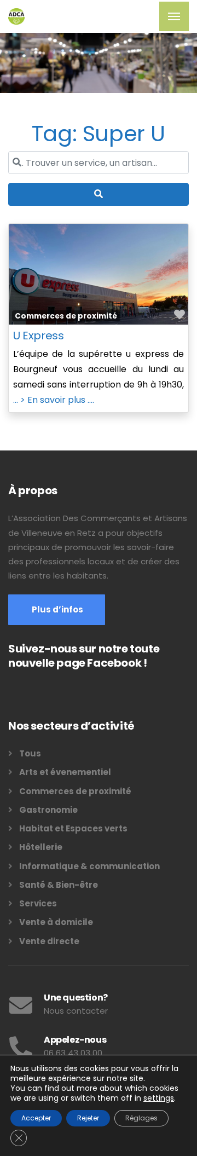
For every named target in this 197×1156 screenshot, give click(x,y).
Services (38, 903)
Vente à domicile (56, 922)
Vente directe (49, 941)
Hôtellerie (40, 847)
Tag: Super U (98, 133)
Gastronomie (48, 810)
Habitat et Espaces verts (73, 828)
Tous (30, 753)
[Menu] (174, 16)
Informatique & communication (89, 866)
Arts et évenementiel (65, 772)
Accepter (36, 1118)
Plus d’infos (56, 609)
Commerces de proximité (66, 316)
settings (158, 1098)
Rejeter (88, 1118)
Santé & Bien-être (58, 885)
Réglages (141, 1118)
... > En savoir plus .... (53, 400)
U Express (38, 335)
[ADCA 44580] (16, 16)
